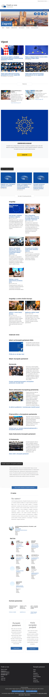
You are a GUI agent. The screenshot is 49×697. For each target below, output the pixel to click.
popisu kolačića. (27, 694)
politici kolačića (21, 694)
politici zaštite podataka (43, 693)
